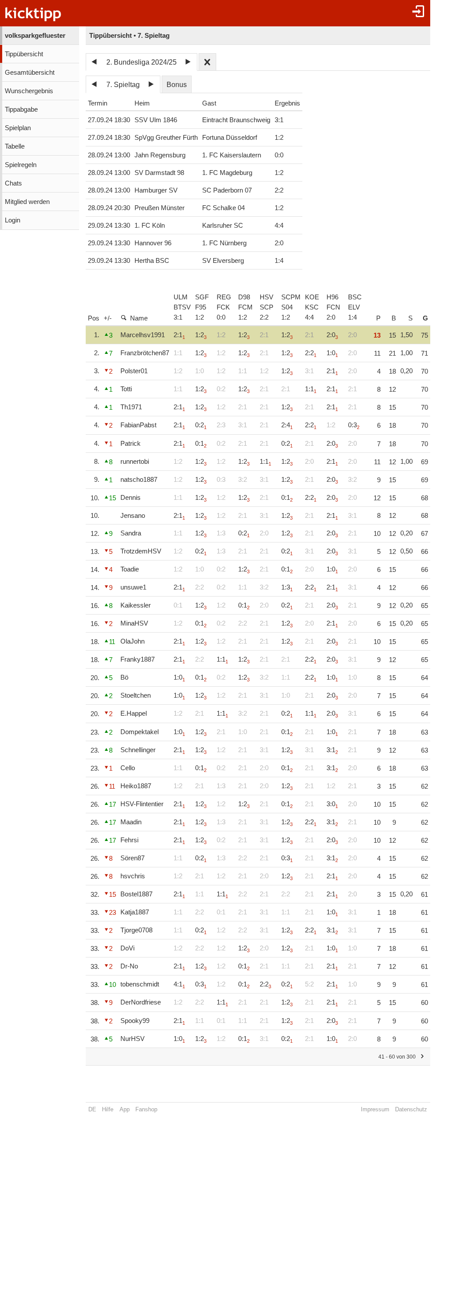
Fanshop (146, 1109)
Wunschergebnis (29, 91)
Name (139, 318)
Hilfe (107, 1109)
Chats (13, 183)
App (125, 1109)
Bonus (177, 84)
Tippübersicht (24, 54)
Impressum (375, 1109)
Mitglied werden (27, 201)
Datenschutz (411, 1109)
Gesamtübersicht (29, 72)
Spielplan (18, 127)
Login (12, 220)
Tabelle (15, 146)
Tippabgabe (21, 109)
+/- (108, 318)
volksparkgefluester (35, 35)
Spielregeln (20, 164)
